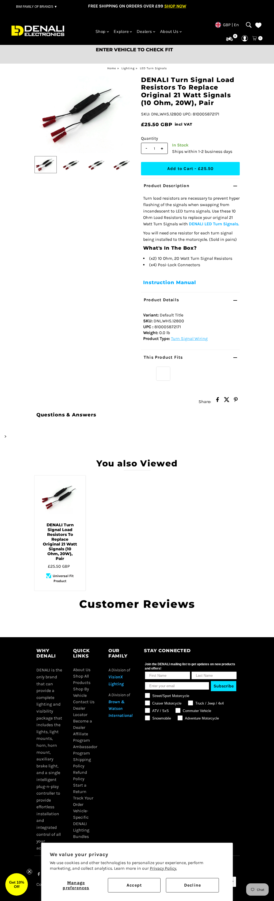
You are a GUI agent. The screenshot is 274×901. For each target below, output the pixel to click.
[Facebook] (39, 875)
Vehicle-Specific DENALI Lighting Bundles (81, 823)
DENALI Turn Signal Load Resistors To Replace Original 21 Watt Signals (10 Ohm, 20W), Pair (60, 541)
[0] (229, 39)
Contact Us (83, 701)
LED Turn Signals (153, 68)
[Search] (248, 25)
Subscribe (224, 686)
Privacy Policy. (163, 868)
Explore (121, 31)
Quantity (149, 138)
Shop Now (175, 6)
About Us (169, 31)
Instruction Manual (169, 282)
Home (111, 68)
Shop (101, 31)
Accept (134, 885)
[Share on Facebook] (218, 401)
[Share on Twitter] (227, 401)
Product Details (161, 299)
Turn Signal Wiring (189, 338)
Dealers (144, 31)
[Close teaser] (29, 871)
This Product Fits (163, 357)
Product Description (166, 185)
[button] (16, 884)
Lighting (128, 68)
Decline (192, 885)
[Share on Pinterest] (236, 401)
